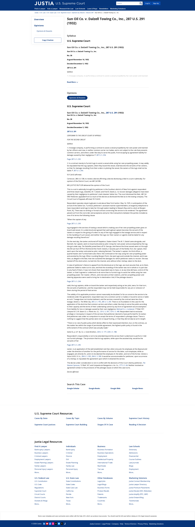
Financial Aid (133, 456)
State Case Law (71, 488)
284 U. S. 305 (86, 356)
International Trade (105, 463)
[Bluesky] (59, 523)
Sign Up (156, 3)
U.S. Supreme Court (64, 12)
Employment (102, 456)
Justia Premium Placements (139, 488)
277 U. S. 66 (123, 365)
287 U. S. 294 (101, 155)
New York (69, 497)
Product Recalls (103, 491)
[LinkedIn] (44, 523)
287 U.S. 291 (111, 112)
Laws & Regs (92, 9)
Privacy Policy (143, 524)
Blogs (131, 466)
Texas (68, 501)
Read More (71, 82)
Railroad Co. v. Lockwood (125, 309)
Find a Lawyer (40, 9)
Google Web (115, 388)
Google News (137, 388)
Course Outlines (135, 459)
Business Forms (104, 488)
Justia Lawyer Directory (138, 484)
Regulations (39, 488)
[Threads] (56, 523)
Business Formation (105, 449)
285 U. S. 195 (96, 302)
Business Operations (105, 453)
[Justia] (44, 3)
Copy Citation (47, 40)
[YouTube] (47, 523)
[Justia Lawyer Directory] (65, 523)
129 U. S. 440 (114, 311)
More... (37, 472)
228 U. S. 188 (112, 332)
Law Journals (134, 463)
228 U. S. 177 (101, 332)
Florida (68, 494)
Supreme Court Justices (45, 424)
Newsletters (103, 9)
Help (121, 524)
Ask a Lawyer (52, 9)
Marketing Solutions (118, 9)
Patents (100, 494)
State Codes (70, 484)
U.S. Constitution (41, 481)
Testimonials (134, 501)
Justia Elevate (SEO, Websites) (140, 491)
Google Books (94, 388)
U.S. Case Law (51, 12)
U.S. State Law (72, 478)
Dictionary (133, 449)
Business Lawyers (41, 453)
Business (101, 446)
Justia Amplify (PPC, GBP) (138, 494)
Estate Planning (72, 463)
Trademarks (102, 497)
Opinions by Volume (78, 12)
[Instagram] (53, 523)
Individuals (71, 446)
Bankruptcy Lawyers (42, 449)
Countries (101, 501)
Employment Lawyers (43, 459)
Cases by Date (41, 418)
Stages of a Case (105, 424)
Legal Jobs (101, 481)
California (69, 491)
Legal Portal (106, 524)
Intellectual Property (105, 459)
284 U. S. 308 (96, 356)
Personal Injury (72, 469)
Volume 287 (90, 12)
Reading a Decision (137, 424)
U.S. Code (38, 484)
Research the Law (66, 9)
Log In (147, 3)
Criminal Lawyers (41, 456)
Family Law (70, 466)
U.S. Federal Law (42, 478)
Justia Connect (95, 524)
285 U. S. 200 (106, 302)
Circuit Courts (40, 494)
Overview (39, 19)
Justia (36, 12)
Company (115, 524)
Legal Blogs (102, 484)
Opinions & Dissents (77, 98)
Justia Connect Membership (139, 481)
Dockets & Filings (41, 501)
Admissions (133, 453)
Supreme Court (40, 491)
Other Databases (105, 478)
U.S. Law (42, 12)
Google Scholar (73, 388)
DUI (67, 459)
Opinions (39, 25)
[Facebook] (50, 523)
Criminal (69, 453)
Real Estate (102, 466)
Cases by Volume (105, 418)
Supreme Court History (139, 418)
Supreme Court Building (76, 424)
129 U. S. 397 (104, 311)
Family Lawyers (40, 466)
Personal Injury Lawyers (44, 469)
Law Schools (80, 9)
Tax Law (101, 469)
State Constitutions (73, 481)
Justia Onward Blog (136, 497)
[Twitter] (62, 523)
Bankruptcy (70, 449)
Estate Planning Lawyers (44, 463)
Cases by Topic (72, 418)
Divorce (69, 456)
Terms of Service (130, 524)
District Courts (40, 497)
